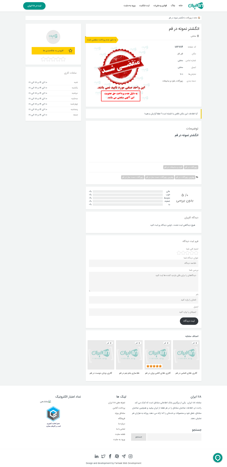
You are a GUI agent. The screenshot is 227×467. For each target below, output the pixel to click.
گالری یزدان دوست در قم (101, 373)
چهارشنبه (74, 103)
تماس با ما (120, 429)
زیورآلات (188, 18)
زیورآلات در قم (191, 167)
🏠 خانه (197, 18)
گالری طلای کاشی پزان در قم (157, 373)
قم (182, 54)
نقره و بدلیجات (168, 81)
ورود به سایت (129, 6)
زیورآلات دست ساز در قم (132, 177)
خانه (181, 6)
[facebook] (110, 456)
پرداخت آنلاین (119, 408)
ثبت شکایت (144, 6)
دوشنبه (75, 93)
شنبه (76, 82)
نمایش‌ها (192, 74)
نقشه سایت (120, 434)
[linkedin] (96, 456)
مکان (194, 53)
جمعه (75, 114)
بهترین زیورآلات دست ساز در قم (159, 177)
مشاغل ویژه (120, 413)
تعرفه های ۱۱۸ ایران (116, 403)
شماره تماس (191, 60)
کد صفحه (192, 47)
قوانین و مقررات (160, 6)
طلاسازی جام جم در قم (129, 373)
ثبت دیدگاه (189, 321)
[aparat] (117, 456)
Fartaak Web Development (127, 463)
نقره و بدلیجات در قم (173, 167)
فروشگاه (121, 418)
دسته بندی (191, 81)
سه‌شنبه (74, 98)
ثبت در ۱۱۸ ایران (34, 6)
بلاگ (173, 6)
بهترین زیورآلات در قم (185, 177)
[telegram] (124, 456)
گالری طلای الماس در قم (186, 373)
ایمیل (193, 67)
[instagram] (130, 456)
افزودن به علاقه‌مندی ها (53, 51)
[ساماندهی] (45, 401)
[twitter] (103, 456)
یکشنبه (75, 87)
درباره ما (121, 424)
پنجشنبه (74, 109)
